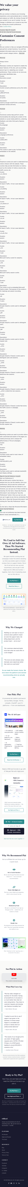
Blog (3, 1147)
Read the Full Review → (14, 760)
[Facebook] (8, 1183)
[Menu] (25, 520)
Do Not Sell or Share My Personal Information (10, 32)
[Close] (0, 44)
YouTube (4, 1165)
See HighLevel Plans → (14, 810)
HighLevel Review (6, 1137)
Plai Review (5, 1134)
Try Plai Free (17, 519)
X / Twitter (4, 1170)
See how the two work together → (14, 838)
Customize (2, 30)
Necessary (2, 57)
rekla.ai (4, 1118)
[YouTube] (11, 1183)
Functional (2, 108)
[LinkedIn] (19, 1183)
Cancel (1, 508)
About (3, 1150)
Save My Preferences (10, 476)
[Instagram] (14, 1183)
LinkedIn (4, 1173)
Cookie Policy (7, 26)
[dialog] (14, 18)
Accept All (13, 30)
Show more (21, 53)
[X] (16, 1183)
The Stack (4, 1139)
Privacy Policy (5, 1152)
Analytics (2, 155)
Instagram (4, 1168)
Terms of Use (5, 1155)
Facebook (4, 1163)
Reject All (8, 30)
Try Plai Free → (14, 580)
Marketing (2, 428)
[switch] (0, 63)
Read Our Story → (14, 586)
